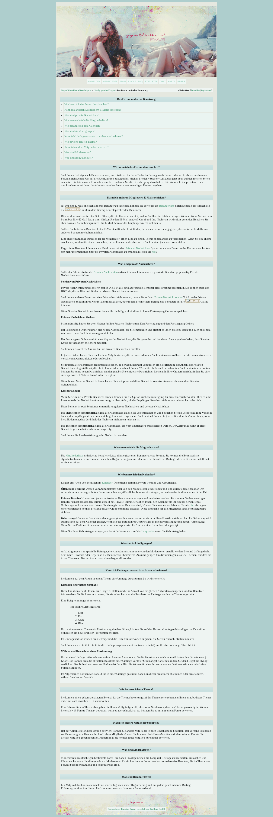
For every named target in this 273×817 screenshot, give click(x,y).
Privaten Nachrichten (138, 248)
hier (154, 251)
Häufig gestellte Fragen (104, 90)
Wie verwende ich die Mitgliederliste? (86, 120)
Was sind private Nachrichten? (81, 115)
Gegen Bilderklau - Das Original (76, 90)
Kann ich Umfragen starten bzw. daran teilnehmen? (93, 136)
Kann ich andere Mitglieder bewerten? (86, 147)
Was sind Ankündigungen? (79, 131)
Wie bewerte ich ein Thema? (80, 141)
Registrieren (205, 90)
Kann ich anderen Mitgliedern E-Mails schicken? (92, 109)
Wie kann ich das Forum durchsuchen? (86, 104)
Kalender (107, 482)
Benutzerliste (166, 205)
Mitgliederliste (74, 455)
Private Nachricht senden (168, 297)
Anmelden (195, 90)
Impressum (136, 802)
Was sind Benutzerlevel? (78, 157)
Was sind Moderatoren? (77, 152)
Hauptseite (147, 531)
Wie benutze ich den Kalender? (82, 125)
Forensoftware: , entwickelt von (136, 809)
